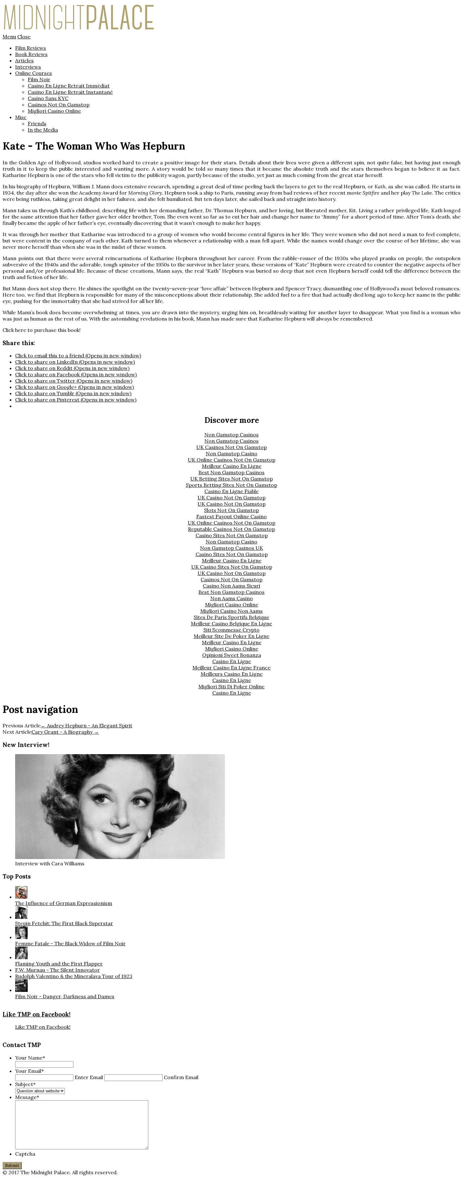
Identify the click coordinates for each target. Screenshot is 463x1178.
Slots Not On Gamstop (231, 510)
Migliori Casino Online (54, 111)
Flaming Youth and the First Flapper (59, 963)
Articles (24, 60)
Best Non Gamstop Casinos (231, 472)
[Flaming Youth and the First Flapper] (21, 957)
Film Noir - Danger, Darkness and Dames (64, 996)
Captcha (25, 1154)
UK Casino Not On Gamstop (231, 497)
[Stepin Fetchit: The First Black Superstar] (21, 917)
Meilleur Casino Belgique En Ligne (231, 623)
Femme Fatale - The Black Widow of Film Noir (70, 943)
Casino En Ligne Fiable (231, 491)
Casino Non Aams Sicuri (231, 586)
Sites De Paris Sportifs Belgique (231, 617)
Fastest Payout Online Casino (231, 516)
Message (27, 1097)
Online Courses (33, 73)
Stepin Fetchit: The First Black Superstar (64, 923)
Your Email (29, 1071)
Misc (20, 117)
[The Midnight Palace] (79, 30)
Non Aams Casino (231, 598)
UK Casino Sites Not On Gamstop (231, 567)
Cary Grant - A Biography (65, 732)
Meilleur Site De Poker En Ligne (231, 636)
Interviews (28, 67)
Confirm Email (181, 1077)
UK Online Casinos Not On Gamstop (231, 460)
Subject (25, 1084)
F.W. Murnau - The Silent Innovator (57, 970)
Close (24, 36)
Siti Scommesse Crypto (231, 630)
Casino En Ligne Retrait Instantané (70, 92)
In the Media (43, 130)
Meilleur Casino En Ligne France (231, 667)
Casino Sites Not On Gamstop (232, 535)
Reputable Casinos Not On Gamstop (231, 529)
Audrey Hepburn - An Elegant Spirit (86, 725)
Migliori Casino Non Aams (231, 611)
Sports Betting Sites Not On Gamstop (231, 485)
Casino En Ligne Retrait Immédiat (69, 86)
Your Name (30, 1058)
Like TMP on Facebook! (37, 1014)
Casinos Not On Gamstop (58, 104)
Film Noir (39, 79)
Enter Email (89, 1077)
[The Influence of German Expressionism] (21, 897)
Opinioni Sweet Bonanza (231, 655)
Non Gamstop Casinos (231, 434)
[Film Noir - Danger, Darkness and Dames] (21, 990)
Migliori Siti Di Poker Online (231, 686)
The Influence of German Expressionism (63, 903)
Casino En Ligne (231, 661)
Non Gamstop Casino (231, 453)
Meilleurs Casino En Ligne (232, 674)
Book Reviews (31, 54)
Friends (37, 123)
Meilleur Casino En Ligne (231, 466)
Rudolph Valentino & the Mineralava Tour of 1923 (73, 976)
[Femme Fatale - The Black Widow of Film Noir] (21, 937)
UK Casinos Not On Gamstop (231, 447)
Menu (9, 36)
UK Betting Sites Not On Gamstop (231, 478)
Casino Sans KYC (48, 98)
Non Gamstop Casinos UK (231, 548)
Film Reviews (30, 48)
